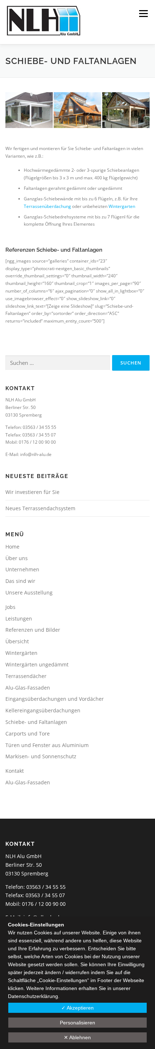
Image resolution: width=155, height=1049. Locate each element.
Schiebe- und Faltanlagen (36, 721)
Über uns (16, 558)
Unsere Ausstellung (29, 592)
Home (12, 546)
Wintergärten (21, 652)
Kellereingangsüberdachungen (42, 710)
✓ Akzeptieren (77, 1008)
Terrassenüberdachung (48, 206)
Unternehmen (22, 569)
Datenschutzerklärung (33, 996)
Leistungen (18, 618)
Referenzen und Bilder (32, 629)
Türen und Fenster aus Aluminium (47, 745)
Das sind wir (20, 580)
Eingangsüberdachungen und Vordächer (54, 698)
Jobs (10, 607)
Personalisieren (77, 1022)
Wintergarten (121, 206)
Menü (143, 13)
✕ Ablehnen (77, 1037)
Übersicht (17, 641)
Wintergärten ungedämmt (36, 664)
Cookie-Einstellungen (63, 980)
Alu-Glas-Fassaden (27, 687)
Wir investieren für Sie (32, 492)
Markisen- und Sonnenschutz (40, 756)
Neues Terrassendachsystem (40, 508)
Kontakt (14, 770)
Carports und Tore (27, 733)
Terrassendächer (25, 676)
